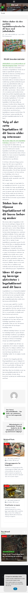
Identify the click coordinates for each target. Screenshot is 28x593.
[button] (24, 532)
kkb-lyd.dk (7, 557)
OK (15, 588)
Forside (3, 13)
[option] (14, 548)
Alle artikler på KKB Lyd (11, 34)
